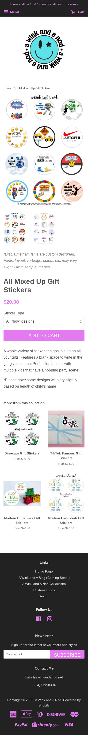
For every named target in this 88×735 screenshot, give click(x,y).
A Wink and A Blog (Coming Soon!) (44, 578)
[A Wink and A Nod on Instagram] (49, 620)
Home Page (44, 571)
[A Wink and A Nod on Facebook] (38, 620)
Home (7, 88)
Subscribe (67, 655)
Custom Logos (44, 590)
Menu (14, 12)
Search (44, 596)
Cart (80, 12)
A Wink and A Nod (48, 700)
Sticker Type (14, 313)
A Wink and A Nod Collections (44, 584)
